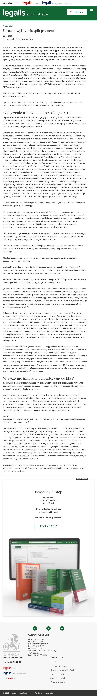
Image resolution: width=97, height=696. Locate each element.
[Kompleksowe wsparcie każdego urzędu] (25, 13)
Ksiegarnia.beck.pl (57, 674)
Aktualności (7, 26)
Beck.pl (53, 662)
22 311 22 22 (15, 662)
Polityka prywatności (44, 693)
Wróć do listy (82, 478)
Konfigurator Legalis (58, 666)
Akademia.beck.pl (57, 678)
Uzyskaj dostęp (48, 526)
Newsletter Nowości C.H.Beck (62, 670)
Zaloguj (78, 12)
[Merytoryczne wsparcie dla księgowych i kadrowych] (57, 3)
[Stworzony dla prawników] (31, 3)
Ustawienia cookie (57, 682)
